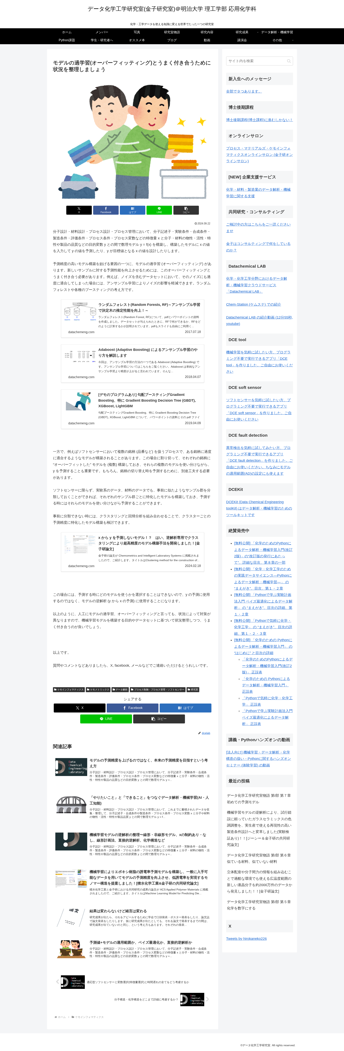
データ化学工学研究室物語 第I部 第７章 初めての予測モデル (260, 799)
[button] (186, 210)
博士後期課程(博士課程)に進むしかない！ (259, 120)
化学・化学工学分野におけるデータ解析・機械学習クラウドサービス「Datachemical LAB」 (256, 285)
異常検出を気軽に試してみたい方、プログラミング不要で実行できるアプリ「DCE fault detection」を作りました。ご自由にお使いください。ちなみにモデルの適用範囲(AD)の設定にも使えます (259, 461)
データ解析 (122, 689)
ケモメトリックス (99, 689)
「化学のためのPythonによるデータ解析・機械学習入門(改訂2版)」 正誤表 (267, 665)
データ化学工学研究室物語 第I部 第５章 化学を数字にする (260, 905)
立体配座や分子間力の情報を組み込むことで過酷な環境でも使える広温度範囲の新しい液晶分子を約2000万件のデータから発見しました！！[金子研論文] (259, 881)
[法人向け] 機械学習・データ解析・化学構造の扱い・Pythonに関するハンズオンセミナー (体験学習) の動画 (258, 758)
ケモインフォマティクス (70, 689)
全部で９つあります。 (244, 91)
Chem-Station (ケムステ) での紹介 (253, 304)
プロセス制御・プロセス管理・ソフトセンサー (159, 689)
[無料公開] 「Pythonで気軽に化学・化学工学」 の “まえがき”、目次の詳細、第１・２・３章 (263, 627)
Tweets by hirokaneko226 (246, 939)
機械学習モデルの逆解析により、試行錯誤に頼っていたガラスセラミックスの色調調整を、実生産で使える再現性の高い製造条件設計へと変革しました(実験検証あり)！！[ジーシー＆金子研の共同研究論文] (259, 828)
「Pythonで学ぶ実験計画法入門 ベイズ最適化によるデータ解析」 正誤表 (267, 717)
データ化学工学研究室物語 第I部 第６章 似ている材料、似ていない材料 (260, 858)
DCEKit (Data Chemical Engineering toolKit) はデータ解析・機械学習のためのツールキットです (259, 508)
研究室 (194, 689)
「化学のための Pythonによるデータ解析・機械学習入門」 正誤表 (266, 685)
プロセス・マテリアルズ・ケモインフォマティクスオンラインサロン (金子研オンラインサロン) (259, 154)
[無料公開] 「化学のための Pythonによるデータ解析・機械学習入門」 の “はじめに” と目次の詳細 (263, 646)
